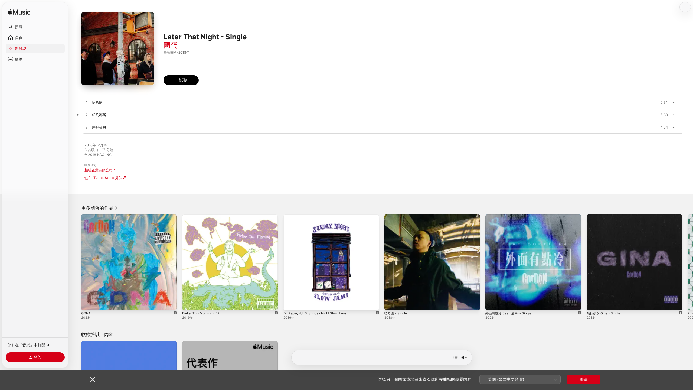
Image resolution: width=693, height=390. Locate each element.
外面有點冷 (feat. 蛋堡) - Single (511, 216)
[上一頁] (76, 262)
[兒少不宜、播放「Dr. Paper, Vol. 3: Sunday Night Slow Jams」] (290, 303)
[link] (99, 208)
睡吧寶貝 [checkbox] (99, 127)
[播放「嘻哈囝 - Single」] (391, 303)
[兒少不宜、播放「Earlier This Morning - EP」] (189, 303)
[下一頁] (687, 262)
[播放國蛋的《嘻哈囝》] (86, 102)
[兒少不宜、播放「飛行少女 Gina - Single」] (593, 303)
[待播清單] (455, 357)
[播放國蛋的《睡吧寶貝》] (86, 127)
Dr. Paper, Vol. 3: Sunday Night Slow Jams (318, 216)
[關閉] (92, 379)
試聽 (665, 102)
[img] (19, 12)
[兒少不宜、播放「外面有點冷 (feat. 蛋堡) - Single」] (492, 303)
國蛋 (171, 45)
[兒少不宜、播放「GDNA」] (88, 303)
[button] (35, 26)
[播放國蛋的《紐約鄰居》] (86, 115)
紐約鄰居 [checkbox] (99, 115)
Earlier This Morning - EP (203, 216)
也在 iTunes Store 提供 (103, 178)
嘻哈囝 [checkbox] (97, 102)
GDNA (86, 216)
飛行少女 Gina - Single (605, 216)
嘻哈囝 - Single (396, 216)
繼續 (583, 379)
